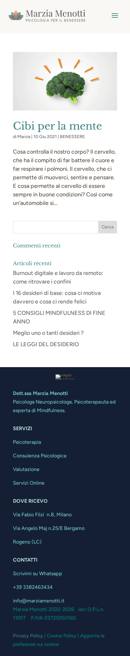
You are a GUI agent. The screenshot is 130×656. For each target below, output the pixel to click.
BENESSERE (72, 136)
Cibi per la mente (57, 126)
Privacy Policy (28, 636)
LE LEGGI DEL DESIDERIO (46, 344)
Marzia (23, 136)
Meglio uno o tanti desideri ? (48, 332)
